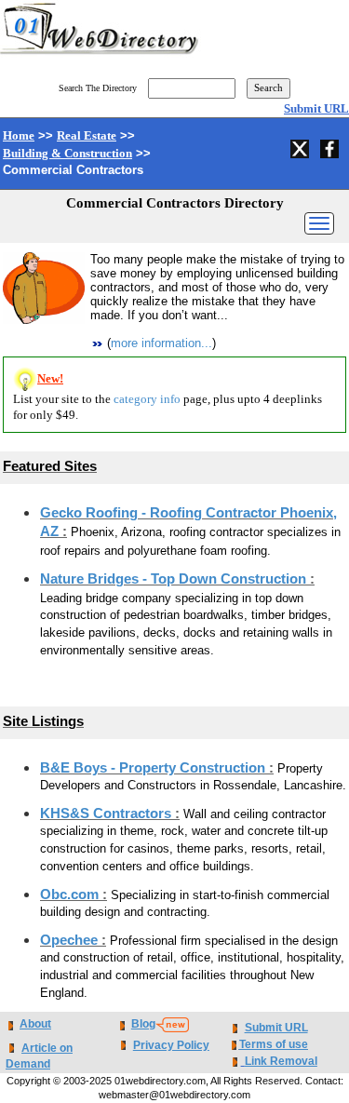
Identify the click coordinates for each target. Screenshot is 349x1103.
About (35, 1023)
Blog (143, 1023)
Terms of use (273, 1044)
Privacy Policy (171, 1045)
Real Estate (86, 135)
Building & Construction (67, 153)
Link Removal (281, 1061)
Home (18, 135)
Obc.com (71, 894)
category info (147, 399)
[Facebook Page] (331, 146)
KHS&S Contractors (107, 813)
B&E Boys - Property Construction (154, 767)
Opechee (70, 940)
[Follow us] (301, 146)
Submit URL (316, 108)
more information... (161, 343)
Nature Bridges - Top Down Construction (175, 579)
